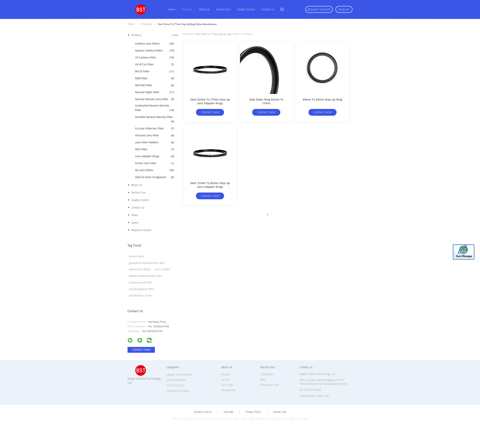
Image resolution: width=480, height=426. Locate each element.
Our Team (227, 385)
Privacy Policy (253, 412)
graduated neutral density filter (147, 263)
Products (187, 9)
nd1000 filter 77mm (140, 295)
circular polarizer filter (141, 289)
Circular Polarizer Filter (154, 128)
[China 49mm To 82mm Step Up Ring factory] (322, 67)
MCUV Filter (154, 71)
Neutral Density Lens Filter (154, 99)
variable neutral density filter (145, 276)
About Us (204, 9)
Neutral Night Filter (154, 92)
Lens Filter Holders (154, 142)
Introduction (228, 390)
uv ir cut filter (162, 269)
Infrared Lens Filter (154, 135)
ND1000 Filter (154, 85)
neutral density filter (140, 282)
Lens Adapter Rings (154, 156)
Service (225, 379)
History (225, 374)
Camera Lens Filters (154, 43)
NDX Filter (154, 149)
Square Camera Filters (154, 50)
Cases (134, 222)
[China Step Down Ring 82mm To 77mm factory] (266, 67)
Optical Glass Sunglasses (154, 177)
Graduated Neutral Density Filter (154, 108)
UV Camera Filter (154, 57)
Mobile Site (279, 412)
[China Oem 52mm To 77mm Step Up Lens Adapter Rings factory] (210, 67)
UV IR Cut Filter (154, 64)
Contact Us (267, 9)
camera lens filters (139, 269)
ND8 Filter (154, 78)
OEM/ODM (266, 374)
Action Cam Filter (154, 163)
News (134, 215)
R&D (263, 379)
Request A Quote (319, 9)
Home (171, 9)
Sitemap (228, 412)
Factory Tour (223, 9)
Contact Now (210, 112)
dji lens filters (136, 256)
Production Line (269, 385)
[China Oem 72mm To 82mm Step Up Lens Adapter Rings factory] (210, 151)
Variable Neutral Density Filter (154, 119)
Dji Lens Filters (154, 170)
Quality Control (246, 9)
